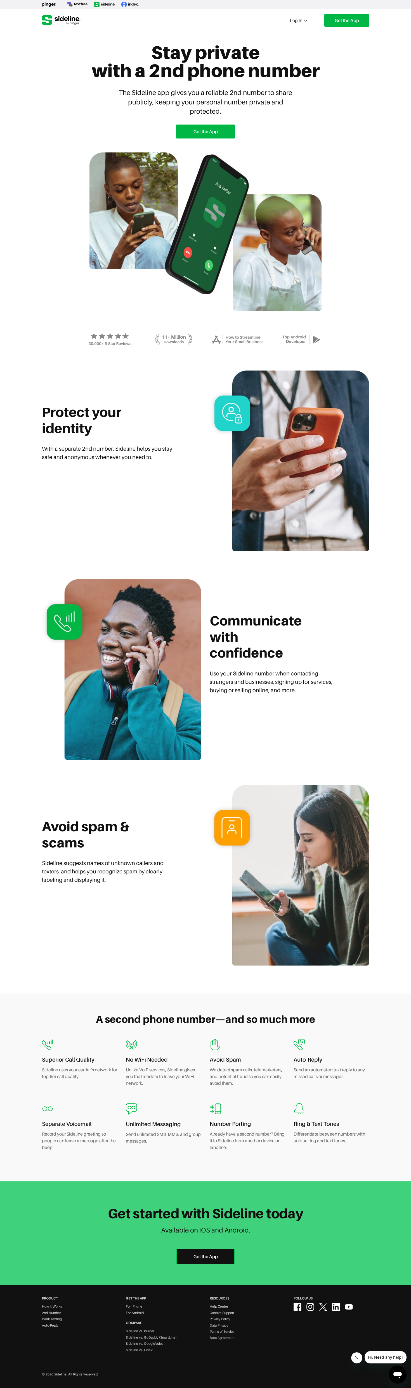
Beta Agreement (222, 1338)
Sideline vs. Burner (140, 1331)
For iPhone (134, 1306)
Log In (296, 20)
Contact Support (222, 1313)
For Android (135, 1313)
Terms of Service (222, 1331)
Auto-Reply (50, 1325)
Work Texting (52, 1319)
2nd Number (51, 1313)
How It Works (52, 1306)
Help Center (219, 1306)
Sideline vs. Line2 (139, 1350)
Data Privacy (219, 1325)
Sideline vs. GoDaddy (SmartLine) (151, 1337)
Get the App (347, 20)
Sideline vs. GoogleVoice (145, 1343)
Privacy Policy (220, 1319)
